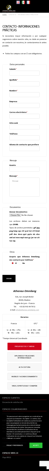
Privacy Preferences (15, 445)
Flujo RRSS (6, 457)
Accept (36, 445)
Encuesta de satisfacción (12, 402)
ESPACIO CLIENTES (11, 397)
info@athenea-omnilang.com (27, 310)
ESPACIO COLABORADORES (14, 409)
